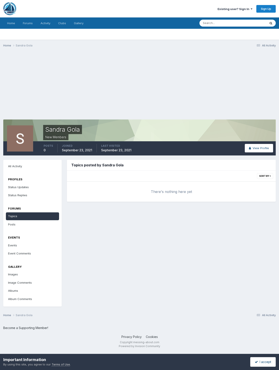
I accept (264, 362)
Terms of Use (61, 364)
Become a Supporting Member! (25, 328)
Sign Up (266, 8)
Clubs (62, 23)
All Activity (15, 166)
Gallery (78, 23)
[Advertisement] (82, 84)
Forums (28, 23)
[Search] (271, 23)
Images (13, 274)
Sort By (264, 176)
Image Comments (20, 282)
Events (12, 245)
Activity (45, 23)
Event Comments (19, 253)
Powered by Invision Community (139, 346)
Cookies (152, 337)
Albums (13, 290)
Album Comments (20, 299)
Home (11, 23)
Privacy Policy (131, 337)
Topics (12, 216)
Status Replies (17, 195)
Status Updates (250, 23)
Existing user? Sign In (234, 9)
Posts (11, 224)
